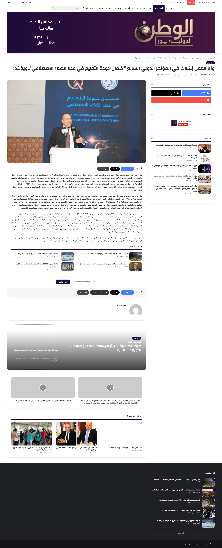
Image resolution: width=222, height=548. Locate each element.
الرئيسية (169, 8)
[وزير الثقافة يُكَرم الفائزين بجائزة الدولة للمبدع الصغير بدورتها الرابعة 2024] (204, 168)
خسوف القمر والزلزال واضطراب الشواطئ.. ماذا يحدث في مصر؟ (37, 253)
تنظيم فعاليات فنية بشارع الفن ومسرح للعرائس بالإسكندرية (167, 2)
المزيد (93, 8)
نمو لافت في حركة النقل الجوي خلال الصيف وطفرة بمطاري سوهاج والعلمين (76, 448)
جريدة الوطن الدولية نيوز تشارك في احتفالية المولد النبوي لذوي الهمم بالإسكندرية (32, 448)
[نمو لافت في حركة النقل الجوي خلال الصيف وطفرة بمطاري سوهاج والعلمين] (76, 433)
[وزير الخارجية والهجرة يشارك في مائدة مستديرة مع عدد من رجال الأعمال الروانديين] (204, 179)
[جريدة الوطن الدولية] (111, 32)
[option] (76, 347)
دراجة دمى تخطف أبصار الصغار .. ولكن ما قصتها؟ (125, 447)
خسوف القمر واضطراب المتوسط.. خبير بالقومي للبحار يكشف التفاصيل (104, 263)
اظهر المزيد (181, 533)
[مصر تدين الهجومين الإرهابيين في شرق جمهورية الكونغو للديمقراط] (204, 158)
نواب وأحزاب (129, 8)
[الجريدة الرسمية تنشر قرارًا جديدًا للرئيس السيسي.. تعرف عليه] (204, 148)
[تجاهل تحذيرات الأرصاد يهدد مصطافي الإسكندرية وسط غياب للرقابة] (135, 256)
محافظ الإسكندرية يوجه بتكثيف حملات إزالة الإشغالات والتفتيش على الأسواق (108, 348)
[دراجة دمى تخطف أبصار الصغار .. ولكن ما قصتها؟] (121, 433)
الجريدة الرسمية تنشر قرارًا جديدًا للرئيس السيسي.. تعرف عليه (176, 145)
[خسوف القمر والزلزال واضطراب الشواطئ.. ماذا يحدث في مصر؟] (67, 256)
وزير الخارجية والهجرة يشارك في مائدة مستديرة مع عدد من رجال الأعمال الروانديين (175, 177)
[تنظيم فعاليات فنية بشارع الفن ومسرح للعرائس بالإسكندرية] (208, 503)
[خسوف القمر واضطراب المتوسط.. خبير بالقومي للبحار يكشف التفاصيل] (135, 266)
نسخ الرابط (63, 282)
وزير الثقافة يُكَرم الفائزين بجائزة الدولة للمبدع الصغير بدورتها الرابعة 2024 (174, 167)
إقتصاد (118, 8)
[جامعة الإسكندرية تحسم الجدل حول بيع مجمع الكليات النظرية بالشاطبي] (208, 493)
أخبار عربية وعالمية (145, 8)
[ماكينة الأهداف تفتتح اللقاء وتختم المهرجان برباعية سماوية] (208, 513)
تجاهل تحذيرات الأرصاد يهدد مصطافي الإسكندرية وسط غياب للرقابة (105, 253)
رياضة (110, 8)
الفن (101, 8)
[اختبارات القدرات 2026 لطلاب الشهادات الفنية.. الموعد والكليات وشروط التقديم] (67, 266)
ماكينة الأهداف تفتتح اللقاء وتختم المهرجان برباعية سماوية (180, 510)
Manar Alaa (207, 74)
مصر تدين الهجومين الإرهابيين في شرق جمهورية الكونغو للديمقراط (177, 157)
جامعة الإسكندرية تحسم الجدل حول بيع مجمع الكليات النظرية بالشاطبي (175, 489)
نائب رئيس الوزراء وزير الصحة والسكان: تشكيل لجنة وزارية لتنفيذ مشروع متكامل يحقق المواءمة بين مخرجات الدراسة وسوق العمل (175, 189)
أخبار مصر (159, 8)
